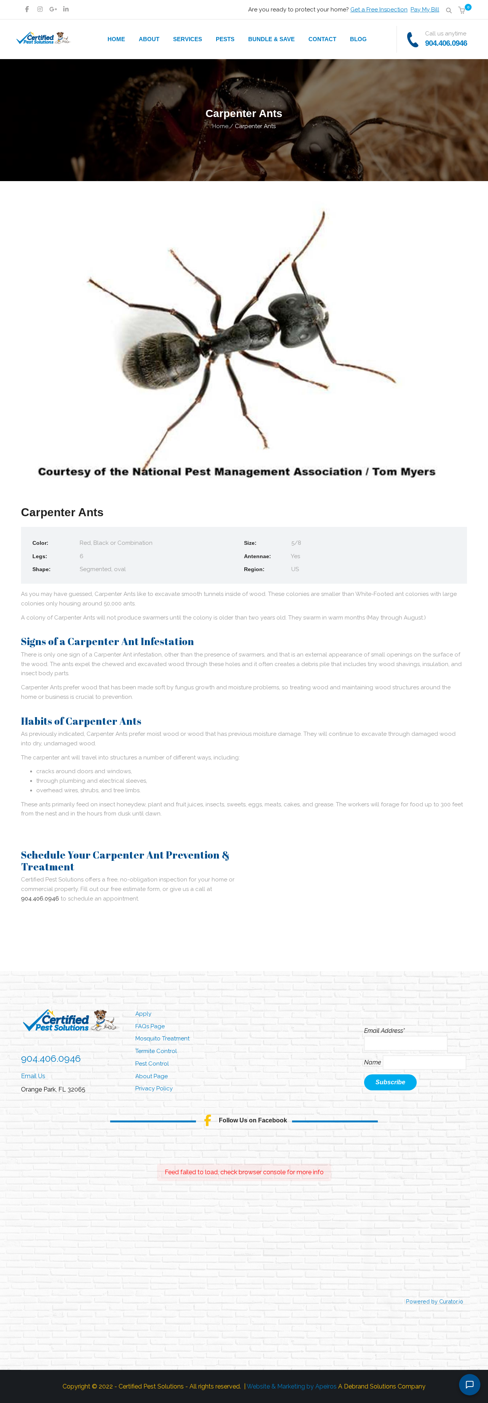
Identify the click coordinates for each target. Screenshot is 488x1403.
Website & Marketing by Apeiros (292, 1386)
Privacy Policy (154, 1088)
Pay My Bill (425, 9)
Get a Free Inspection (379, 9)
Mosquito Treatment (162, 1038)
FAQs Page (150, 1026)
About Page (151, 1076)
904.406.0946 (446, 43)
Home (220, 126)
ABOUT (149, 39)
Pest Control (152, 1063)
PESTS (225, 39)
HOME (116, 39)
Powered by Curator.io (434, 1301)
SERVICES (187, 39)
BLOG (358, 39)
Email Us (33, 1076)
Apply (143, 1013)
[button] (462, 11)
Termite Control (156, 1051)
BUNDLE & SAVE (271, 39)
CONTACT (322, 39)
